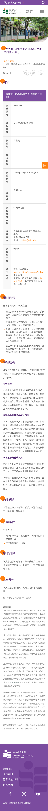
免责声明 (8, 774)
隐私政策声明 (10, 779)
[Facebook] (26, 73)
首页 (5, 61)
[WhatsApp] (41, 73)
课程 (12, 61)
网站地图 (8, 784)
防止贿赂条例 (13, 682)
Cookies (7, 768)
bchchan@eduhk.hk (28, 240)
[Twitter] (33, 73)
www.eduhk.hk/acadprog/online (28, 272)
